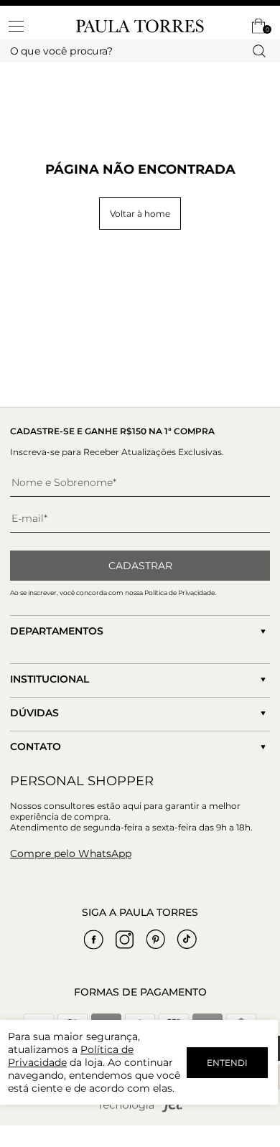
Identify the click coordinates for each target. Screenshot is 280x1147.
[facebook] (94, 940)
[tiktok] (187, 940)
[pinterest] (156, 940)
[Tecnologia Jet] (140, 1109)
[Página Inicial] (140, 26)
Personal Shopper (82, 781)
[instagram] (125, 940)
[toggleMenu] (23, 25)
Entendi (227, 1062)
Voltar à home (140, 213)
